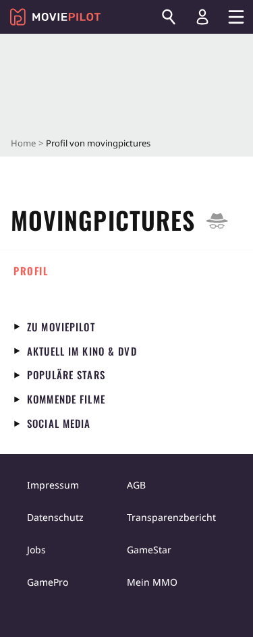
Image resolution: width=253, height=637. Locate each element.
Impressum (53, 484)
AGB (136, 484)
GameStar (149, 549)
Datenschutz (55, 517)
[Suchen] (169, 17)
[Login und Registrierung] (202, 17)
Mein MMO (152, 582)
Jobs (36, 549)
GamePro (47, 582)
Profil (31, 270)
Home (23, 143)
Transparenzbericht (171, 517)
